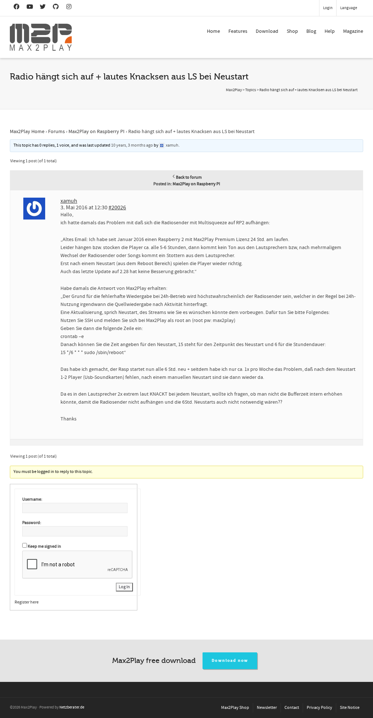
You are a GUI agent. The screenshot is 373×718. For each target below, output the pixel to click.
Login (328, 8)
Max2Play (234, 90)
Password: (31, 522)
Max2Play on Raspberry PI (96, 131)
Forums (56, 131)
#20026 (117, 207)
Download (267, 31)
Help (330, 31)
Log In (124, 587)
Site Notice (350, 707)
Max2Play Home (27, 131)
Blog (311, 31)
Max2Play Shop (235, 707)
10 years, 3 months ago (132, 145)
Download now (230, 660)
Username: (32, 499)
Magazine (353, 31)
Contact (291, 707)
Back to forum (189, 177)
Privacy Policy (319, 707)
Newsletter (267, 707)
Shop (292, 31)
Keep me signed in (44, 546)
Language (348, 8)
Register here (27, 602)
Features (237, 31)
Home (213, 31)
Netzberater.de (71, 707)
